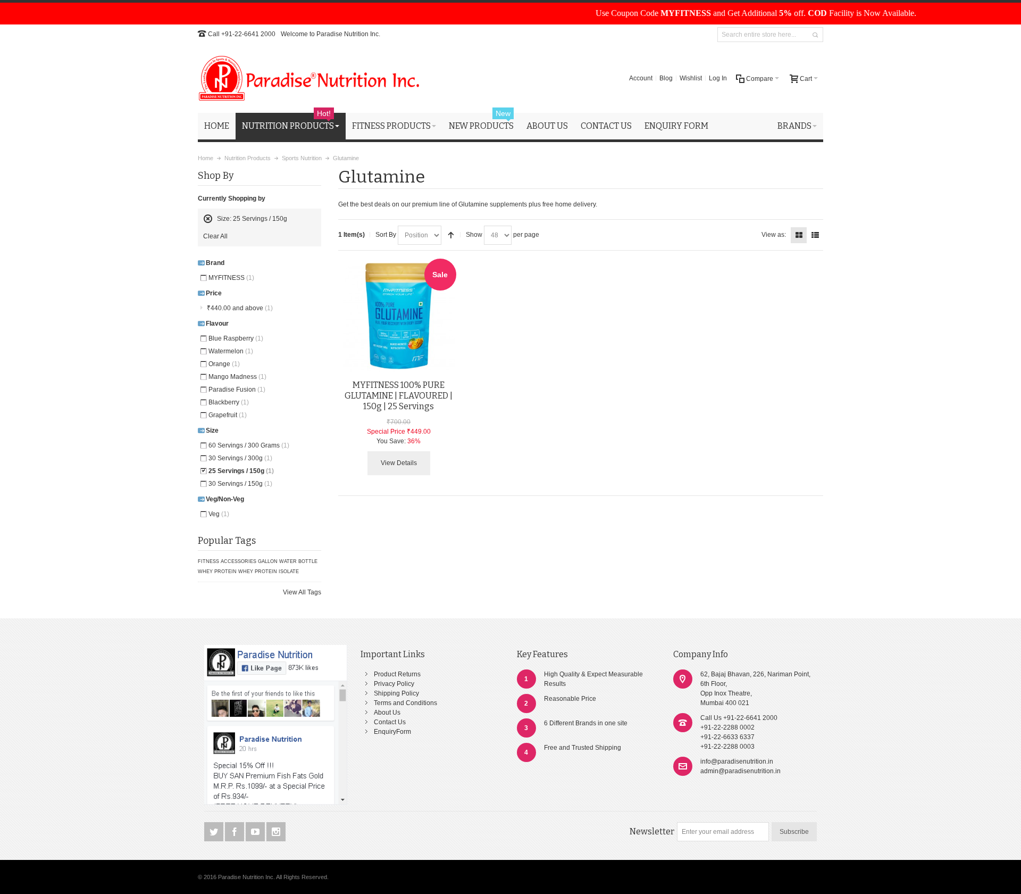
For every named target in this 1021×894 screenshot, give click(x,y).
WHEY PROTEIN (217, 571)
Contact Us (390, 722)
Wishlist (691, 78)
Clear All (215, 236)
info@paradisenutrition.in (736, 761)
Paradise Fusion (236, 389)
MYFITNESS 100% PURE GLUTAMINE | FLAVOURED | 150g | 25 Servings (399, 395)
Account (640, 78)
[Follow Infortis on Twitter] (214, 832)
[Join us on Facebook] (235, 832)
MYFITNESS (231, 278)
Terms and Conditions (405, 703)
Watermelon (230, 351)
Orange (224, 364)
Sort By (385, 234)
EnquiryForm (392, 731)
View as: (773, 234)
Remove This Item (208, 219)
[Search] (815, 35)
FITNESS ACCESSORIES (227, 561)
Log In (718, 78)
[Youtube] (256, 832)
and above (240, 308)
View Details (399, 463)
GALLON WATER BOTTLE (287, 561)
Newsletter (652, 831)
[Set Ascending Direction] (451, 235)
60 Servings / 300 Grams (248, 445)
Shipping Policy (396, 693)
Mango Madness (237, 376)
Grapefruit (227, 415)
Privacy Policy (394, 684)
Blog (666, 78)
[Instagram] (276, 832)
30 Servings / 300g (240, 458)
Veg (218, 514)
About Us (387, 712)
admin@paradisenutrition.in (740, 771)
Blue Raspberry (235, 338)
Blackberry (228, 402)
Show (474, 234)
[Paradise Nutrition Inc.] (309, 78)
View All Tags (302, 592)
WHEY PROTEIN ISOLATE (268, 571)
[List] (815, 235)
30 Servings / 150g (240, 483)
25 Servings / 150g (241, 471)
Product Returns (397, 674)
